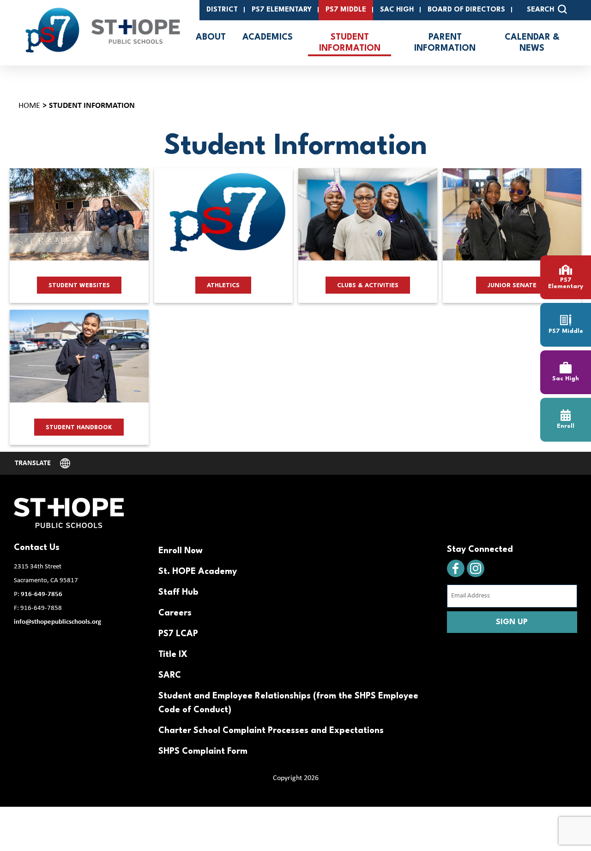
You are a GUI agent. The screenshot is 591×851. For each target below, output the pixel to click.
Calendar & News (532, 43)
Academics (267, 37)
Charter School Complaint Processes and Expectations (271, 731)
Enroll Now (180, 551)
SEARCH (540, 9)
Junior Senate (512, 286)
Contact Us (37, 548)
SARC (169, 675)
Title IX (172, 654)
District (222, 9)
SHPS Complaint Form (202, 751)
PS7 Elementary (282, 9)
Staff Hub (178, 592)
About (211, 37)
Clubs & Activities (367, 286)
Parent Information (445, 43)
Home (29, 105)
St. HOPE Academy (197, 571)
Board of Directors (466, 9)
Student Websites (79, 286)
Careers (175, 613)
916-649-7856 (41, 594)
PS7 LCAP (178, 634)
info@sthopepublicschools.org (57, 622)
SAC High (397, 9)
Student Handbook (79, 428)
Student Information (349, 43)
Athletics (223, 286)
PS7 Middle (346, 9)
